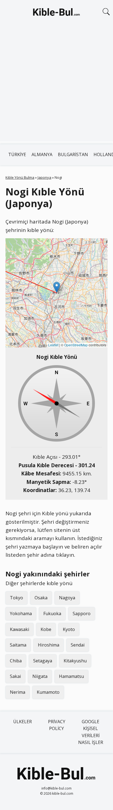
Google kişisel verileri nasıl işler (90, 732)
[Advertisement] (56, 85)
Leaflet (53, 345)
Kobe (46, 629)
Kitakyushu (75, 661)
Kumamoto (48, 692)
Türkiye (17, 154)
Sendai (77, 645)
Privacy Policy (56, 725)
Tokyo (16, 598)
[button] (56, 287)
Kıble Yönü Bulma (19, 177)
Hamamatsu (71, 676)
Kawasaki (19, 629)
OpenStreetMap (76, 345)
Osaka (41, 598)
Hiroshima (48, 645)
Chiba (16, 661)
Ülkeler (22, 722)
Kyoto (69, 629)
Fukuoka (52, 614)
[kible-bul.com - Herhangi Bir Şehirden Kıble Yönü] (56, 13)
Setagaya (42, 661)
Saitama (18, 645)
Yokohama (21, 614)
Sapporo (82, 614)
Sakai (15, 676)
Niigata (39, 676)
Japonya (44, 177)
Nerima (17, 692)
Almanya (42, 154)
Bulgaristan (73, 154)
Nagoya (67, 598)
